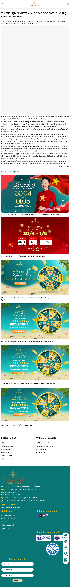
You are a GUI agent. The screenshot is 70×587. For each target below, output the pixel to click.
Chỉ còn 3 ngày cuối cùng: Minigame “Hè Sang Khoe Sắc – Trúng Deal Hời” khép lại (27, 341)
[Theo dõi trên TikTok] (40, 515)
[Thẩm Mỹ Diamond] (35, 4)
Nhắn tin (65, 537)
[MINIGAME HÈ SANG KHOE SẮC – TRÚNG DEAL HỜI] (35, 404)
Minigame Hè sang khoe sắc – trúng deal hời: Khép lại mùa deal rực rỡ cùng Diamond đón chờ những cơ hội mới (34, 299)
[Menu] (2, 4)
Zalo (66, 543)
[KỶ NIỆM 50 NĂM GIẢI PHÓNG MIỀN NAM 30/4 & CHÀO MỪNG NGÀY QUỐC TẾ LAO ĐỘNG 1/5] (35, 194)
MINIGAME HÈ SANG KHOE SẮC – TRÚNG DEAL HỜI (18, 425)
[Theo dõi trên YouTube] (43, 515)
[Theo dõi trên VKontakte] (46, 515)
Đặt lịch (65, 561)
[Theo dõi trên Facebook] (37, 515)
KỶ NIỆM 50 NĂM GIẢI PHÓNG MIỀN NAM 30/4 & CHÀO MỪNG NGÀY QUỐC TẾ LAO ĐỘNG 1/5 (31, 214)
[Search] (68, 4)
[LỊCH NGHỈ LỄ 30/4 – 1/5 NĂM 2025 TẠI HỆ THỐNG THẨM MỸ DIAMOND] (35, 235)
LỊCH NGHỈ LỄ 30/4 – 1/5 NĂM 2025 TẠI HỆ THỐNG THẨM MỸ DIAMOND (24, 256)
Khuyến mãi (65, 549)
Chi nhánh (66, 555)
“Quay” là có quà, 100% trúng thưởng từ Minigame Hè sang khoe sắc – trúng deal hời (28, 383)
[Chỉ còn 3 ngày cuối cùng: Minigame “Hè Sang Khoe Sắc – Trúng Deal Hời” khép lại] (35, 321)
